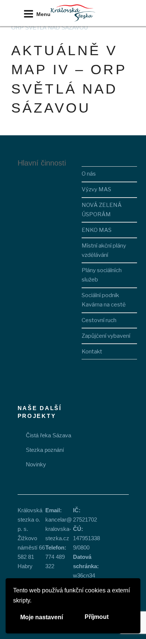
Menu (43, 14)
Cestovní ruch (99, 320)
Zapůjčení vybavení (106, 336)
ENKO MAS (97, 230)
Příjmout (97, 617)
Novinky (36, 464)
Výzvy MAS (96, 189)
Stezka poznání (45, 450)
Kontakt (92, 351)
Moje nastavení (41, 617)
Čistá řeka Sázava (48, 435)
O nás (89, 173)
